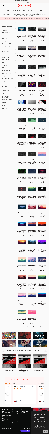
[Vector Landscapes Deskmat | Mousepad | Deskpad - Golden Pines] (21, 29)
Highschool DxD (6, 59)
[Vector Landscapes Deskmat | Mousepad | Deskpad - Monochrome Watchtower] (21, 48)
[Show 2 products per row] (41, 22)
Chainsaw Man (5, 57)
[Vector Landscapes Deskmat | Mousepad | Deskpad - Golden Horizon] (21, 312)
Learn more (32, 0)
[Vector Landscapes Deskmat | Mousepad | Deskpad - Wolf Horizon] (21, 206)
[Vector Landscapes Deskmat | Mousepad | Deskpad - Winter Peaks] (42, 259)
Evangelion (5, 60)
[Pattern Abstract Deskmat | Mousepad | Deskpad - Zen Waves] (42, 48)
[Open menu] (4, 5)
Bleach (4, 49)
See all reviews (41, 383)
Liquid (3, 105)
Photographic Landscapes (5, 97)
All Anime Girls (6, 32)
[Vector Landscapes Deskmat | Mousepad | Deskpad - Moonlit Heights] (42, 241)
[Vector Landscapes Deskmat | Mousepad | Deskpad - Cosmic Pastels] (21, 294)
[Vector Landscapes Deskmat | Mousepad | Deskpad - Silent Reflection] (21, 189)
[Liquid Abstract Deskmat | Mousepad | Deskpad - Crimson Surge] (42, 84)
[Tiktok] (24, 428)
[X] (22, 428)
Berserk (4, 62)
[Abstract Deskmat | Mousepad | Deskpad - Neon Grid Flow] (21, 171)
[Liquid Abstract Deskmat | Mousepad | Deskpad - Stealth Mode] (32, 66)
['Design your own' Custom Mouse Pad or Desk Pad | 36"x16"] (24, 361)
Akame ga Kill (5, 65)
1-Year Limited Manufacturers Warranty (15, 421)
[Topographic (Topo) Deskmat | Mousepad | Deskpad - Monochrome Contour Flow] (32, 29)
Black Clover (5, 51)
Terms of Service (15, 411)
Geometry (4, 107)
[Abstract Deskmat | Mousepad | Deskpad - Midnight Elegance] (21, 136)
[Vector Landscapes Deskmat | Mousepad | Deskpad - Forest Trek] (32, 189)
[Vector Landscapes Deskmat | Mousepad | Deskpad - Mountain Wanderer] (42, 277)
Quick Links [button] (24, 409)
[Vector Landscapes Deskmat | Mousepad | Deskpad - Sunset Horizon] (32, 224)
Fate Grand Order (6, 73)
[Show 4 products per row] (45, 22)
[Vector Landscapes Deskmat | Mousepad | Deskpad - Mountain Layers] (32, 294)
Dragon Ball (5, 40)
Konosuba (4, 76)
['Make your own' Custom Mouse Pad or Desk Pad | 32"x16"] (40, 361)
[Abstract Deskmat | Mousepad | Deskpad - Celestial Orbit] (42, 119)
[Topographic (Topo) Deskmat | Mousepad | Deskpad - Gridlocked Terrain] (42, 136)
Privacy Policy (14, 414)
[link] (24, 401)
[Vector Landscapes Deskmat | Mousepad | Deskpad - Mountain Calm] (21, 259)
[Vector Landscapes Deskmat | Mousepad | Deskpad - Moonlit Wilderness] (32, 241)
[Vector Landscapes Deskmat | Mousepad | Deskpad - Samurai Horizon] (32, 206)
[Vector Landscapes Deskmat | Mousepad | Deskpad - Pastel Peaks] (32, 259)
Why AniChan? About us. (24, 2)
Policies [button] (14, 409)
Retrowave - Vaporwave (5, 93)
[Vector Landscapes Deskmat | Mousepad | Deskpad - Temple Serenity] (42, 206)
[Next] (45, 351)
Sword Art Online (6, 75)
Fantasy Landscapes (7, 99)
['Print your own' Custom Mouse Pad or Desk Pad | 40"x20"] (9, 361)
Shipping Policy (15, 413)
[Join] (46, 430)
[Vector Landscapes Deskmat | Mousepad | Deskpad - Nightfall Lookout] (42, 294)
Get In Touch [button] (5, 409)
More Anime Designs (7, 33)
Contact (23, 414)
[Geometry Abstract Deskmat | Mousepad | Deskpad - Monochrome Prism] (32, 102)
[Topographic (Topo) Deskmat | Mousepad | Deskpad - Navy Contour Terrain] (32, 171)
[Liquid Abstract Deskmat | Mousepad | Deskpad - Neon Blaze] (32, 84)
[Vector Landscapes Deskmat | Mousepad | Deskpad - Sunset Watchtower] (32, 277)
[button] (8, 394)
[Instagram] (27, 428)
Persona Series (6, 67)
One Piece (4, 38)
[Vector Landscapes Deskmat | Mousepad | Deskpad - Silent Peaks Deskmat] (32, 48)
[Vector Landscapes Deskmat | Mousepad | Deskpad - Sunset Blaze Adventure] (42, 224)
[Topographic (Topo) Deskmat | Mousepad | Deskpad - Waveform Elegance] (32, 153)
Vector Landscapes (7, 94)
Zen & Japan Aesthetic (7, 90)
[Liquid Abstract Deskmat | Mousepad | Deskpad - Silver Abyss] (42, 66)
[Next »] (40, 326)
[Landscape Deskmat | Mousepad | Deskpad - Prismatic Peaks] (42, 153)
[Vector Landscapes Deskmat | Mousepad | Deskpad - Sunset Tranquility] (32, 312)
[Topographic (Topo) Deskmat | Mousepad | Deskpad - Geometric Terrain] (21, 153)
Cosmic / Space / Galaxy (6, 88)
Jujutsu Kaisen (6, 46)
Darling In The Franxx (7, 78)
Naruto (4, 41)
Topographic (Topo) (7, 103)
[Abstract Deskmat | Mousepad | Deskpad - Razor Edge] (32, 136)
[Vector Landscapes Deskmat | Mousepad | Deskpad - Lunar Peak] (42, 189)
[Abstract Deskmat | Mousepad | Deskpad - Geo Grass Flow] (32, 119)
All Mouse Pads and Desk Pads (7, 29)
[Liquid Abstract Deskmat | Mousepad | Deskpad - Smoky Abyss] (21, 66)
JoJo (3, 81)
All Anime (4, 30)
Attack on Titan (6, 48)
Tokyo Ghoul (5, 64)
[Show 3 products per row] (43, 22)
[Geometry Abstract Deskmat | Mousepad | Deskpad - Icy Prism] (21, 102)
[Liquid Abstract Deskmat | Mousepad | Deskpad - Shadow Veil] (21, 84)
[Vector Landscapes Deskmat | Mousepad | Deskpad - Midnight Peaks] (21, 224)
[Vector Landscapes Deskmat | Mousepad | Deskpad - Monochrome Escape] (42, 29)
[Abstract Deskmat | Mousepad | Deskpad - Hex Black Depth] (21, 119)
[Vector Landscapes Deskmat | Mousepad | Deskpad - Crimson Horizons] (21, 277)
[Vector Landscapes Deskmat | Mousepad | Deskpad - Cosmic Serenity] (42, 171)
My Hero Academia (6, 43)
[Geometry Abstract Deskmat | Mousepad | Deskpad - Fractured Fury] (42, 102)
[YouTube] (29, 428)
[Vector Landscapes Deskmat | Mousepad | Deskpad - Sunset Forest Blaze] (21, 241)
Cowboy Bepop (5, 83)
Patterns (4, 108)
